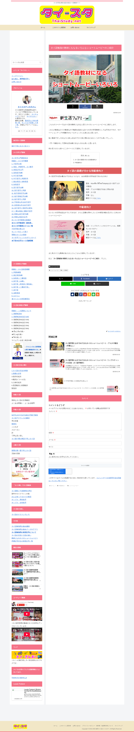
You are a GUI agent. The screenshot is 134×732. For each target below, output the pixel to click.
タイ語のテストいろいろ (21, 514)
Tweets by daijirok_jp (19, 678)
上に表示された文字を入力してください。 (64, 457)
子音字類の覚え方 (18, 229)
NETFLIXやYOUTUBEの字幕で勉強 (25, 415)
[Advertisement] (85, 38)
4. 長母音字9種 (17, 173)
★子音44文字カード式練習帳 (22, 241)
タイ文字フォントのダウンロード (24, 238)
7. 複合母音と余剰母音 (20, 181)
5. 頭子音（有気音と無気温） (22, 284)
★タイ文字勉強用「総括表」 (22, 223)
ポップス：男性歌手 (19, 500)
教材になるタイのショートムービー (25, 538)
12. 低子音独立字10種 (20, 196)
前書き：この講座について (21, 311)
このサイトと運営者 (65, 725)
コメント (53, 411)
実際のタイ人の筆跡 (19, 235)
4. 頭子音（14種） (18, 281)
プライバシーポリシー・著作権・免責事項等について (97, 725)
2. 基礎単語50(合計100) (20, 317)
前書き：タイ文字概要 (20, 161)
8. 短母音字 (16, 184)
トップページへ (17, 76)
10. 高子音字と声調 (19, 190)
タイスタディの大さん (27, 107)
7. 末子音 (15, 290)
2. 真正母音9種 (17, 275)
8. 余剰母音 (16, 293)
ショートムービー (55, 266)
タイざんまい (31, 116)
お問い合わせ (16, 82)
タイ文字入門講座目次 (20, 158)
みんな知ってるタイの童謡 (21, 497)
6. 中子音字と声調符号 (20, 178)
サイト (51, 447)
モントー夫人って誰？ (20, 232)
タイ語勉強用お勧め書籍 (21, 526)
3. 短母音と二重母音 (19, 278)
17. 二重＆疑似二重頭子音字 (22, 211)
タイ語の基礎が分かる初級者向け (86, 159)
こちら (98, 198)
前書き (14, 269)
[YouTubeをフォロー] (85, 294)
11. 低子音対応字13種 (19, 193)
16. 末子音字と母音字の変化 (22, 208)
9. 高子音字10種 (17, 187)
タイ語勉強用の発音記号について (24, 532)
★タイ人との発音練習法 (21, 299)
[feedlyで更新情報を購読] (93, 294)
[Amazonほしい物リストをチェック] (89, 294)
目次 (82, 155)
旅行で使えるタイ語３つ (21, 146)
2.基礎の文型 (16, 373)
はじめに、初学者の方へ (21, 79)
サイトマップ (119, 725)
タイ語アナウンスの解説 (21, 418)
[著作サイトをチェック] (72, 294)
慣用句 (14, 424)
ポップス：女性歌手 (19, 503)
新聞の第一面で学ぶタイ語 (21, 450)
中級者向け (78, 162)
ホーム (55, 725)
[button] (97, 107)
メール (52, 440)
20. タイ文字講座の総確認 (21, 220)
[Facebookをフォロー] (81, 294)
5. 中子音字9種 (17, 176)
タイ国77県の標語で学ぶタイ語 (23, 439)
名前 (51, 433)
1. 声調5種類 (16, 272)
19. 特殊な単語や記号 (19, 217)
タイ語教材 (65, 270)
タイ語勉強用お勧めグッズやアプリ (25, 529)
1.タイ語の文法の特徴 (20, 371)
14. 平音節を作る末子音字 (21, 202)
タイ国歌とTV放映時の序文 (22, 491)
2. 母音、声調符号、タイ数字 (22, 167)
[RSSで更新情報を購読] (97, 294)
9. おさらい (16, 296)
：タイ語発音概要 (23, 269)
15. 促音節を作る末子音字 (21, 205)
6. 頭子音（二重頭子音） (21, 287)
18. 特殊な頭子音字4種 (20, 214)
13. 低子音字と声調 (19, 199)
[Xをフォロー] (76, 294)
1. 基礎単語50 (17, 314)
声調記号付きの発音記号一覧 (22, 541)
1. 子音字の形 (17, 164)
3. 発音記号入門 (17, 170)
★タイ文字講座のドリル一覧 (22, 226)
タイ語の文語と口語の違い (21, 535)
